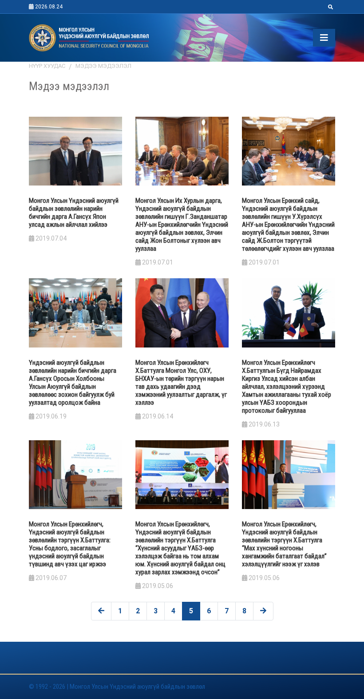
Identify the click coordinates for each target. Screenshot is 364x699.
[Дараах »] (263, 611)
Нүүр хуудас (47, 66)
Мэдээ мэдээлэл (103, 66)
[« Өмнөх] (101, 611)
